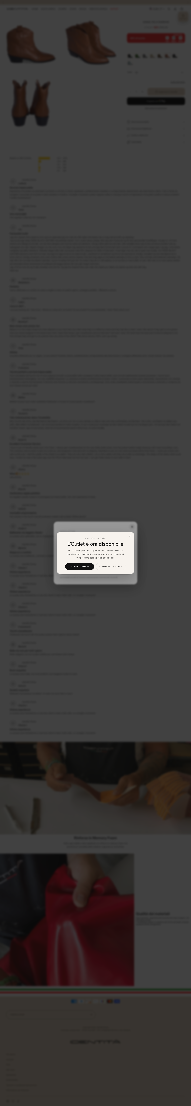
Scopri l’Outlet (80, 566)
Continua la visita (111, 566)
